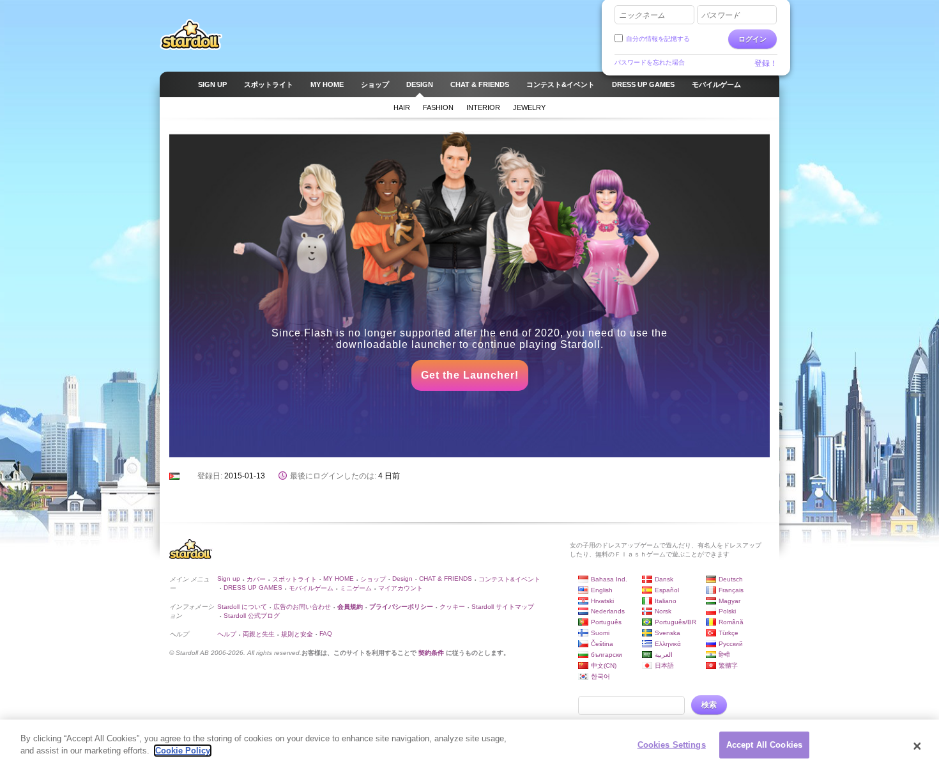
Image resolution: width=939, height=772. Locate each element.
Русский (731, 643)
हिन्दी (724, 654)
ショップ (373, 579)
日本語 (664, 665)
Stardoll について (242, 606)
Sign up (228, 578)
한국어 (600, 676)
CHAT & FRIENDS (445, 578)
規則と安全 (297, 634)
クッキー (452, 606)
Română (731, 622)
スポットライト (294, 579)
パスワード (720, 15)
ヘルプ (226, 634)
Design (402, 578)
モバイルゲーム (311, 588)
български (606, 654)
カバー (256, 579)
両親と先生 (259, 634)
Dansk (664, 579)
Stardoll (191, 34)
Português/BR (675, 622)
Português (606, 622)
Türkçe (728, 632)
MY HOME (338, 578)
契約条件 (431, 652)
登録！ (765, 63)
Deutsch (731, 579)
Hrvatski (602, 600)
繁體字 (728, 665)
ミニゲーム (356, 588)
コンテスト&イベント (509, 579)
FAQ (325, 633)
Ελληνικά (668, 643)
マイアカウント (400, 588)
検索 (709, 704)
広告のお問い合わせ (302, 606)
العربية (664, 654)
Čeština (602, 643)
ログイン (752, 39)
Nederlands (608, 611)
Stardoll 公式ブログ (252, 615)
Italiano (665, 600)
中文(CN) (603, 665)
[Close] (917, 746)
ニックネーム (642, 15)
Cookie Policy (182, 750)
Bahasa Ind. (609, 579)
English (602, 590)
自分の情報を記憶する (658, 38)
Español (667, 590)
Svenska (667, 632)
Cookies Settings (671, 745)
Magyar (729, 600)
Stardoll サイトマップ (502, 606)
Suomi (600, 632)
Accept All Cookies (764, 745)
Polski (727, 611)
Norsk (663, 611)
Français (731, 590)
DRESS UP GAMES (253, 587)
